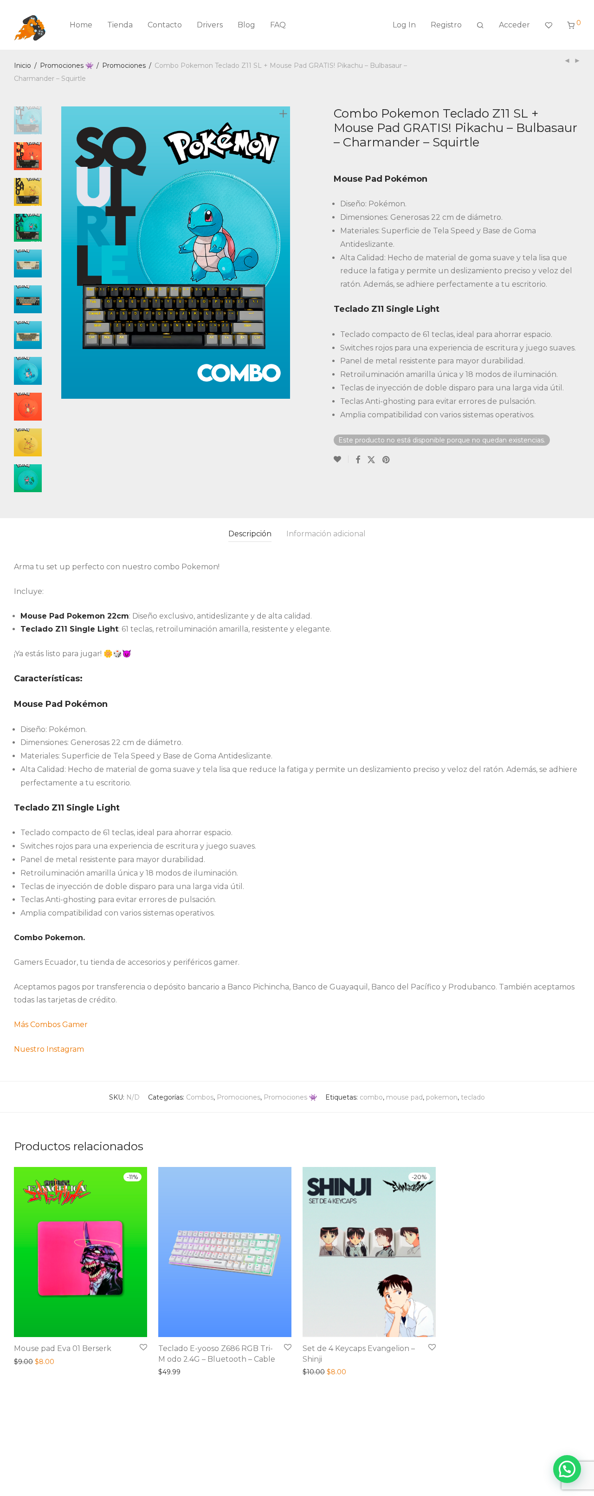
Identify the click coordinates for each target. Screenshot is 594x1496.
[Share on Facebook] (357, 459)
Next (284, 253)
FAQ (278, 24)
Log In (404, 24)
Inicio (22, 65)
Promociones (124, 65)
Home (81, 24)
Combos (199, 1097)
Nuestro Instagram (49, 1049)
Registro (446, 24)
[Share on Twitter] (371, 459)
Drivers (210, 24)
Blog (246, 24)
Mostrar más (31, 1362)
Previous (66, 253)
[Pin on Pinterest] (386, 459)
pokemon (442, 1097)
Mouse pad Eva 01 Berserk (62, 1348)
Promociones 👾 (66, 65)
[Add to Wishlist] (341, 459)
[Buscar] (480, 25)
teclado (473, 1097)
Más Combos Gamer (51, 1024)
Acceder (514, 24)
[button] (567, 1469)
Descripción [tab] (249, 533)
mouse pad (404, 1097)
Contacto (165, 24)
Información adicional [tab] (326, 533)
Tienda (120, 24)
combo (371, 1097)
